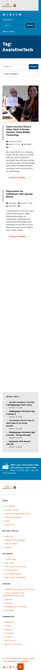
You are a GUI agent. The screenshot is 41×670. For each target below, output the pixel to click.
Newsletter (9, 610)
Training (8, 599)
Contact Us (9, 524)
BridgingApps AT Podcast (16, 607)
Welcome (9, 536)
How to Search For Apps (15, 566)
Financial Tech (11, 570)
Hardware (12, 203)
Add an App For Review (15, 577)
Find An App (10, 559)
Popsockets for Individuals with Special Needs (19, 194)
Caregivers (9, 633)
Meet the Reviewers (13, 517)
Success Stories (15, 141)
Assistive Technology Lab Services (20, 589)
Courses (8, 603)
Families (8, 637)
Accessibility (23, 661)
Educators (9, 622)
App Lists (9, 563)
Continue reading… (18, 177)
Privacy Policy (29, 658)
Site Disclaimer (10, 661)
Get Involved (10, 640)
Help (12, 31)
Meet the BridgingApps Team (17, 513)
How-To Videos (11, 544)
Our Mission (10, 506)
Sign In (6, 31)
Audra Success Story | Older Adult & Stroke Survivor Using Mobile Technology (18, 130)
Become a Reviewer (13, 644)
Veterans (8, 629)
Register (8, 547)
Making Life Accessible (15, 540)
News (7, 521)
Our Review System (13, 574)
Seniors (8, 626)
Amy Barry (27, 144)
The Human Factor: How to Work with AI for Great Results (20, 423)
